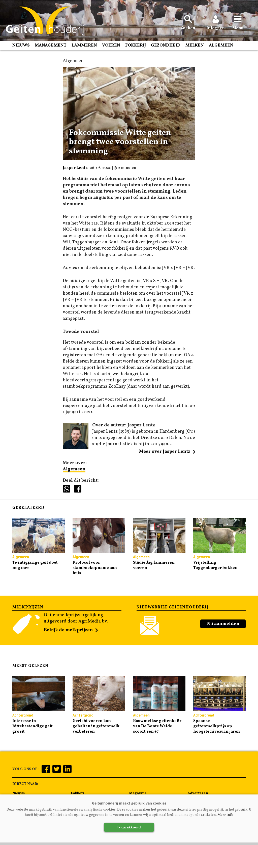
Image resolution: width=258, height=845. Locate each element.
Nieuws (21, 45)
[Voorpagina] (42, 21)
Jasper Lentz (75, 168)
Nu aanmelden (223, 624)
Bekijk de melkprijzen (68, 630)
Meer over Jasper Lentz (164, 452)
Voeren (111, 45)
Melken (194, 45)
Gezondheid (165, 45)
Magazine (138, 793)
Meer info (225, 815)
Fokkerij (135, 45)
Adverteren (197, 793)
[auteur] (75, 448)
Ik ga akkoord (129, 827)
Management (51, 45)
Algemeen (221, 45)
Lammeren (84, 45)
